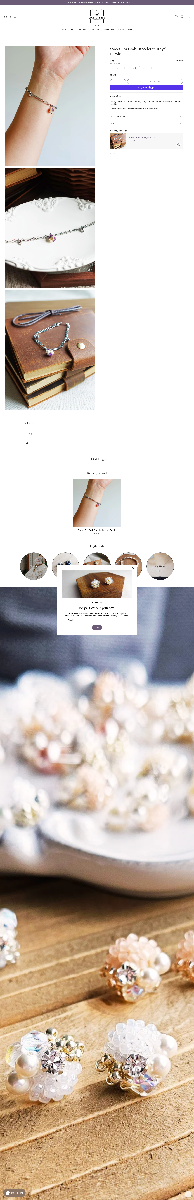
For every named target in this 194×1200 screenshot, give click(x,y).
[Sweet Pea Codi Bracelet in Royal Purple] (97, 503)
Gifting (28, 433)
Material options (117, 116)
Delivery (29, 423)
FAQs (27, 443)
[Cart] (188, 16)
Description (115, 96)
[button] (182, 16)
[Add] (178, 145)
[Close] (133, 568)
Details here (125, 2)
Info (112, 123)
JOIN (97, 627)
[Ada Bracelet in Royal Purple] (118, 141)
